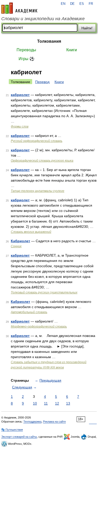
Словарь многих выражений (31, 232)
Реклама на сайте (54, 421)
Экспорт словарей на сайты (19, 436)
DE (72, 4)
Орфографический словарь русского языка (42, 160)
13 (68, 403)
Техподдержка (32, 421)
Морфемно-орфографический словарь (39, 326)
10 (35, 403)
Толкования (49, 41)
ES (81, 4)
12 (57, 403)
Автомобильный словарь (29, 312)
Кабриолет (20, 241)
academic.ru (19, 8)
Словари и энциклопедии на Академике (43, 18)
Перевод (42, 82)
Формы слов (19, 126)
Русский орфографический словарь (36, 141)
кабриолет (20, 95)
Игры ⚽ (26, 59)
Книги (71, 50)
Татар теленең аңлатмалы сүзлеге (37, 191)
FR (91, 4)
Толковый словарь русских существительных (44, 292)
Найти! (86, 28)
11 (46, 403)
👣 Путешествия (12, 429)
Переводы (26, 50)
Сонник (16, 246)
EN (63, 4)
